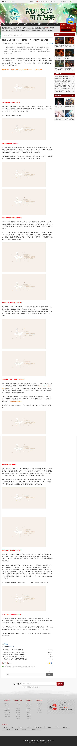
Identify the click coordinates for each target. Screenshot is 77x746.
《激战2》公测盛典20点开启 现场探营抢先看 (15, 659)
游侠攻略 (18, 708)
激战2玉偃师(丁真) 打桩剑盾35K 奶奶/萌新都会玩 (65, 85)
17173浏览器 (7, 729)
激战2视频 (7, 714)
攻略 (17, 24)
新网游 (31, 1)
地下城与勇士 (39, 727)
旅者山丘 (11, 30)
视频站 (25, 24)
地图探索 (25, 27)
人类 (6, 28)
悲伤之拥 (29, 710)
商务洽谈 (39, 740)
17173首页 (4, 1)
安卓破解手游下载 (34, 729)
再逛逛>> (6, 644)
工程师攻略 (18, 710)
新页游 (36, 1)
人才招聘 (30, 740)
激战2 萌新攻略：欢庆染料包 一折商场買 (63, 80)
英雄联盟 (49, 727)
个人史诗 (9, 27)
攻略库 (56, 24)
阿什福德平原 (16, 30)
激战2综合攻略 (7, 708)
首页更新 (16, 35)
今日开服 (48, 1)
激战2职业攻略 (7, 710)
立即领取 (70, 22)
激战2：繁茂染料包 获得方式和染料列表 (63, 76)
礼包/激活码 (41, 1)
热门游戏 (65, 1)
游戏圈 (49, 24)
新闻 (10, 24)
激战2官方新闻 (7, 706)
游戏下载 (72, 27)
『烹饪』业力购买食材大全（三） (62, 83)
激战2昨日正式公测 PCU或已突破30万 (13, 650)
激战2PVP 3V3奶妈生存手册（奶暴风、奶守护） (65, 88)
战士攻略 (18, 706)
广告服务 (34, 740)
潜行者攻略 (18, 712)
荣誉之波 (29, 714)
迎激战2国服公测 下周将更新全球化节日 (13, 654)
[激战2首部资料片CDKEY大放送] (36, 13)
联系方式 (43, 740)
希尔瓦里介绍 (39, 712)
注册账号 (63, 27)
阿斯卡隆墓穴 (28, 703)
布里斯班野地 (33, 30)
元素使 (44, 28)
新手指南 (28, 687)
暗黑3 (5, 727)
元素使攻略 (18, 714)
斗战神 (57, 727)
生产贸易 (39, 27)
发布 (49, 674)
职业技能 (37, 687)
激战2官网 (64, 24)
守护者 (29, 28)
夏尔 (9, 28)
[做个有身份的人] (49, 663)
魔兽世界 (29, 727)
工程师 (36, 28)
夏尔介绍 (39, 706)
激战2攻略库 (50, 30)
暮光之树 (29, 708)
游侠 (33, 28)
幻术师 (52, 28)
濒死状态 (29, 27)
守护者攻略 (18, 703)
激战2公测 (11, 646)
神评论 (51, 43)
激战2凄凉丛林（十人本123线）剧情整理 (63, 81)
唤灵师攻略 (18, 716)
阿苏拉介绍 (39, 703)
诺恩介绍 (39, 710)
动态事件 (13, 27)
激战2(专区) (9, 35)
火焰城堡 (29, 712)
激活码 (32, 687)
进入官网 (65, 707)
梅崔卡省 (27, 30)
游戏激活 (68, 27)
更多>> (72, 73)
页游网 (16, 729)
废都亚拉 (29, 718)
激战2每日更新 (7, 703)
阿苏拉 (15, 28)
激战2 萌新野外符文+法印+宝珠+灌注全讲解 (64, 78)
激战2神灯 (52, 27)
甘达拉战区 (44, 30)
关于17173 (25, 740)
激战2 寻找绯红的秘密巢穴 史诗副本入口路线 (64, 90)
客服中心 (47, 740)
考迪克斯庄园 (28, 706)
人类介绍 (39, 708)
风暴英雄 (65, 727)
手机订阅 (27, 43)
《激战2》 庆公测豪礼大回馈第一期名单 (13, 652)
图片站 (40, 24)
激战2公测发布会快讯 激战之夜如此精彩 (13, 656)
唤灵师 (48, 28)
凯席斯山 (39, 30)
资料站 (33, 24)
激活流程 (72, 24)
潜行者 (40, 28)
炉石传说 (20, 727)
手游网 (24, 729)
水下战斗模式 (19, 27)
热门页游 (53, 1)
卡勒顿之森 (22, 30)
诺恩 (12, 28)
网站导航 (13, 1)
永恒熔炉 (29, 716)
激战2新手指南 (7, 712)
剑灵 (13, 727)
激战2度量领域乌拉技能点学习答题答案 (63, 86)
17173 (3, 35)
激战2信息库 (7, 716)
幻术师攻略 (18, 718)
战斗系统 (34, 27)
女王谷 (6, 30)
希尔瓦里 (19, 28)
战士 (26, 28)
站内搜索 (17, 684)
